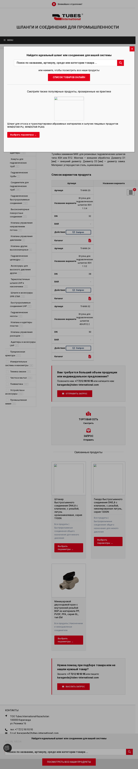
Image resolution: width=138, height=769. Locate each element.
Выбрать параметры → (23, 134)
